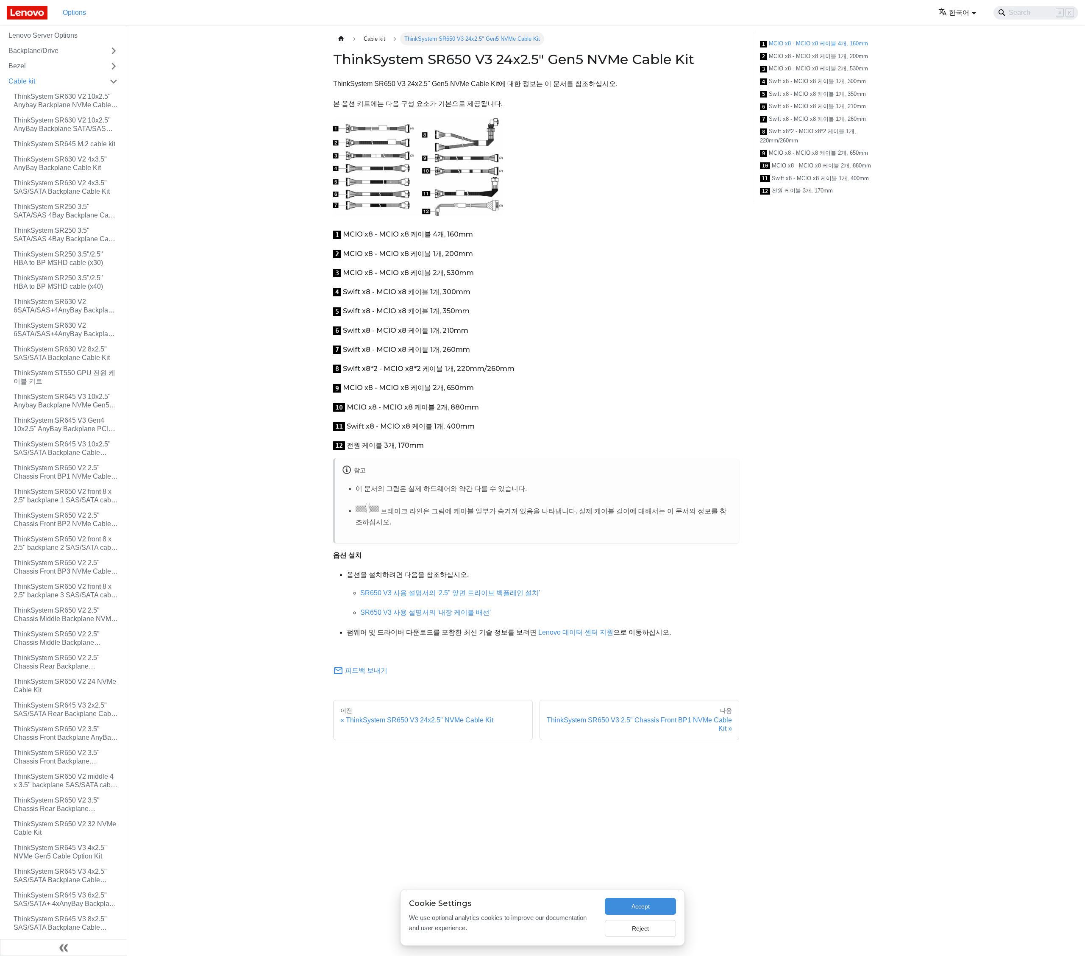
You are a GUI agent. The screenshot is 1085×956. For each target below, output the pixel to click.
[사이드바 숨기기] (63, 947)
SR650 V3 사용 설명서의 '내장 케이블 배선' (425, 612)
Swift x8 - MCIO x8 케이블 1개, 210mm (814, 106)
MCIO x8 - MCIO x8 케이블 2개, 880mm (816, 165)
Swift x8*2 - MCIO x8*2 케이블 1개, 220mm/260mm (808, 136)
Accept (641, 906)
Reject (640, 928)
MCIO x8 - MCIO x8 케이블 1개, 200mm (815, 56)
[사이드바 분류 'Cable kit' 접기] (113, 81)
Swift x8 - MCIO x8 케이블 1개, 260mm (814, 119)
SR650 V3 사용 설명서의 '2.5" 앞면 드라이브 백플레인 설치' (450, 592)
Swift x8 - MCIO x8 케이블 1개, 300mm (814, 81)
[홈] (341, 38)
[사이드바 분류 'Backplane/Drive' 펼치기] (113, 51)
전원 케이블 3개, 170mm (797, 190)
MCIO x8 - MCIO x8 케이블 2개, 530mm (815, 68)
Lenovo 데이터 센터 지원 (575, 632)
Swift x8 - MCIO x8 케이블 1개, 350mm (814, 94)
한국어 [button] (959, 12)
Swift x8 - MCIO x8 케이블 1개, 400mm (815, 178)
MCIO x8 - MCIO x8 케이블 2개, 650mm (815, 153)
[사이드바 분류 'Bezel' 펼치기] (113, 66)
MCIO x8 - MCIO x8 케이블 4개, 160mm (815, 43)
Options (74, 12)
